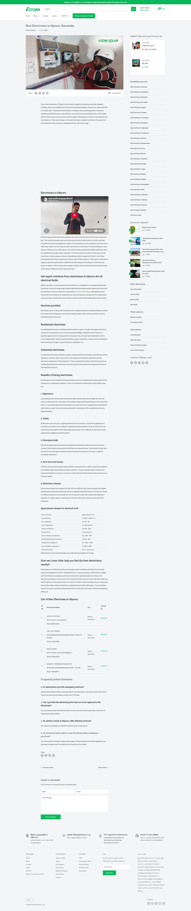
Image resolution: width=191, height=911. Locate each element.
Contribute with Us (136, 322)
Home (28, 16)
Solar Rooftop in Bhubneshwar (140, 143)
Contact (45, 16)
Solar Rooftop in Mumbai (138, 164)
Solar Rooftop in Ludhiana (138, 200)
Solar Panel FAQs (135, 289)
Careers (58, 877)
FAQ (80, 858)
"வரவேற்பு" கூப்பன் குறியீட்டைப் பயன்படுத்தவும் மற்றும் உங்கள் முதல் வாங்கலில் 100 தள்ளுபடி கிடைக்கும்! (95, 2)
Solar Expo (83, 871)
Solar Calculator (135, 340)
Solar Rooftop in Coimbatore (139, 133)
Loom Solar (145, 43)
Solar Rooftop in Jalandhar (139, 194)
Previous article (48, 767)
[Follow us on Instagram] (139, 362)
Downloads (59, 874)
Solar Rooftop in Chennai (138, 112)
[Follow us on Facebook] (131, 362)
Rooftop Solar (84, 867)
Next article (102, 767)
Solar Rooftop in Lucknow (138, 87)
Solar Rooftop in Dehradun (138, 97)
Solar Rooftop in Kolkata (138, 138)
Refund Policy (84, 864)
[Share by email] (47, 93)
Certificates (60, 864)
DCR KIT (64, 16)
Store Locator (60, 858)
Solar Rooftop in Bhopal (138, 174)
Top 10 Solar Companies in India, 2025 (152, 239)
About (58, 861)
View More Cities (135, 215)
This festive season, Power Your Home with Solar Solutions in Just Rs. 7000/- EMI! (153, 250)
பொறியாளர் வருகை (148, 45)
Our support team (85, 861)
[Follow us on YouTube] (143, 362)
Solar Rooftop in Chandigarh (139, 92)
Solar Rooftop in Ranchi (138, 153)
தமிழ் (28, 900)
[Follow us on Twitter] (135, 362)
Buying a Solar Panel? (149, 227)
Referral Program (136, 317)
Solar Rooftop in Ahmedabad (139, 184)
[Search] (133, 9)
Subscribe (109, 873)
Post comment (51, 817)
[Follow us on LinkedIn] (146, 362)
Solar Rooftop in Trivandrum (139, 117)
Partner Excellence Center (84, 16)
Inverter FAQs (134, 294)
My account (144, 10)
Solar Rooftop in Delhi (137, 189)
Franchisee (60, 867)
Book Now (104, 618)
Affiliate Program (62, 871)
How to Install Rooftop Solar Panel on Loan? (153, 272)
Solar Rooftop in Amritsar (138, 205)
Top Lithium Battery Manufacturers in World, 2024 (152, 261)
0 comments (116, 93)
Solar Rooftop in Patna (137, 148)
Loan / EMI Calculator (137, 350)
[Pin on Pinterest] (39, 93)
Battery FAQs (134, 299)
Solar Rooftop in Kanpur (138, 107)
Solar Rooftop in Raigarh (138, 179)
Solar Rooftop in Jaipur (137, 169)
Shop (35, 16)
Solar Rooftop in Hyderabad (139, 128)
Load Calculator (135, 335)
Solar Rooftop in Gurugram (139, 102)
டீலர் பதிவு (145, 63)
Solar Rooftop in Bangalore (139, 123)
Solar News (134, 304)
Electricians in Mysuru (83, 292)
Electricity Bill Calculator (138, 345)
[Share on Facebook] (36, 93)
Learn (54, 16)
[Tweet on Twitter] (43, 93)
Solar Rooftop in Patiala (138, 210)
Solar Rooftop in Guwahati (138, 159)
